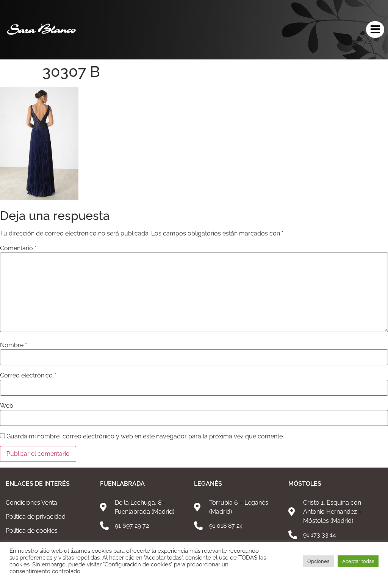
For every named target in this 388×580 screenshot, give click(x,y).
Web (6, 406)
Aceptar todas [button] (358, 561)
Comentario (18, 248)
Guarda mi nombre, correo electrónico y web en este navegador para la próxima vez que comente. (145, 436)
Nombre (13, 345)
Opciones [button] (318, 561)
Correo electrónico (28, 376)
